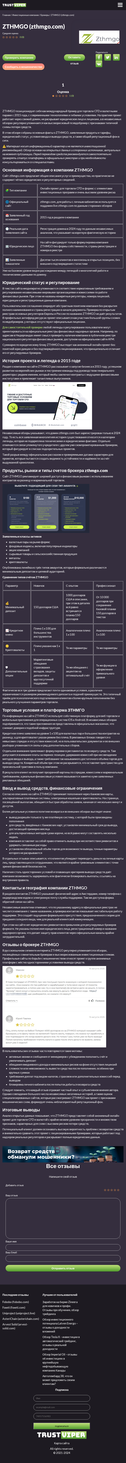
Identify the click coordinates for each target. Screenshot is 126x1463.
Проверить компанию (19, 57)
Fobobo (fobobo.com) (15, 1302)
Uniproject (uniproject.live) (18, 1313)
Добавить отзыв (15, 1185)
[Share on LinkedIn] (117, 57)
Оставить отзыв (74, 58)
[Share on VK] (100, 64)
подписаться (62, 1426)
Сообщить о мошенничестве (23, 66)
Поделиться (102, 52)
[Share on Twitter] (108, 57)
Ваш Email (11, 1252)
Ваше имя (11, 1241)
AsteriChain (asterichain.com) (20, 1318)
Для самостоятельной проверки (22, 327)
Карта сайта (61, 1443)
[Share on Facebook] (100, 57)
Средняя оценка (10, 33)
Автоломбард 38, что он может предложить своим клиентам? (58, 1380)
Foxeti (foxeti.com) (13, 1307)
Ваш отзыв (12, 1195)
